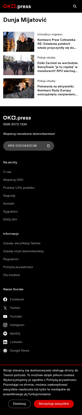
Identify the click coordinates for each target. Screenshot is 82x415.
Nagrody (9, 196)
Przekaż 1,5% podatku (18, 188)
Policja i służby (46, 57)
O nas (7, 172)
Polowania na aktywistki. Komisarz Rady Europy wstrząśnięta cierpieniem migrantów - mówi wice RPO (56, 91)
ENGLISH (10, 220)
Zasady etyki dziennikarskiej (23, 251)
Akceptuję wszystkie (54, 404)
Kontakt (8, 204)
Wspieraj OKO (13, 180)
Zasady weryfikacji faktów (21, 243)
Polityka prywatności (18, 267)
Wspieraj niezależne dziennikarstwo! (29, 134)
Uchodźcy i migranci (49, 34)
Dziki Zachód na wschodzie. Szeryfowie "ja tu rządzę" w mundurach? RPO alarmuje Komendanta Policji (57, 67)
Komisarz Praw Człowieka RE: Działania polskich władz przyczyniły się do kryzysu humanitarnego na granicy (56, 44)
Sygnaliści (10, 212)
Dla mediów (11, 275)
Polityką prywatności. (61, 380)
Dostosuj (19, 404)
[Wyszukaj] (75, 6)
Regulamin (11, 259)
